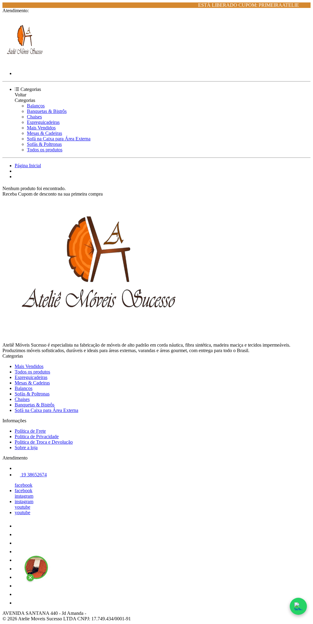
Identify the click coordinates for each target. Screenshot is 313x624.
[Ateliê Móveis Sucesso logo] (25, 63)
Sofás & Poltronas (44, 144)
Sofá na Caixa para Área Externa (58, 138)
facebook (23, 485)
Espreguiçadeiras (43, 122)
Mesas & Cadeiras (44, 133)
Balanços (36, 105)
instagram (24, 496)
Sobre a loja (26, 447)
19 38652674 (33, 474)
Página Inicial (28, 165)
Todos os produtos (44, 149)
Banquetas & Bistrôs (47, 111)
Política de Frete (30, 431)
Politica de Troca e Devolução (44, 442)
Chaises (34, 116)
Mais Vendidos (41, 127)
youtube (22, 507)
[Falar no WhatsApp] (298, 606)
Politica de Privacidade (37, 436)
